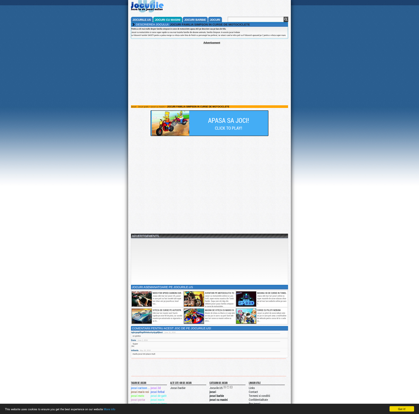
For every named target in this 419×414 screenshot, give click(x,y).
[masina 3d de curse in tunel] (246, 298)
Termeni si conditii (259, 396)
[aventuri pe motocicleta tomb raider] (194, 298)
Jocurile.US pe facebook (231, 387)
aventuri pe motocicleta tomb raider (225, 292)
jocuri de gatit (159, 396)
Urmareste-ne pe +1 (224, 387)
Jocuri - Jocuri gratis (140, 107)
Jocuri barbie (177, 388)
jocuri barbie (195, 19)
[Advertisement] (209, 67)
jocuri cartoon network (140, 388)
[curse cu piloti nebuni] (246, 316)
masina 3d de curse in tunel (271, 292)
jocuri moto (137, 396)
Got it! (402, 409)
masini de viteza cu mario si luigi (222, 310)
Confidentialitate (258, 400)
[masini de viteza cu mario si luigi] (194, 316)
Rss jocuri (254, 403)
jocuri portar (138, 400)
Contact (253, 392)
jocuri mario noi (140, 392)
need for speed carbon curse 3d (169, 292)
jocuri (215, 19)
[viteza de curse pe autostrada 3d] (141, 316)
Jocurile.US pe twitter (228, 387)
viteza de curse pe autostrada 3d (170, 310)
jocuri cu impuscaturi (160, 403)
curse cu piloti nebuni (269, 310)
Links (252, 388)
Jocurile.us (142, 19)
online (134, 403)
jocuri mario (157, 400)
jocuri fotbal (157, 392)
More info (109, 409)
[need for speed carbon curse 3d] (141, 298)
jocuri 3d (156, 388)
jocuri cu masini (167, 19)
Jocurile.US (216, 388)
